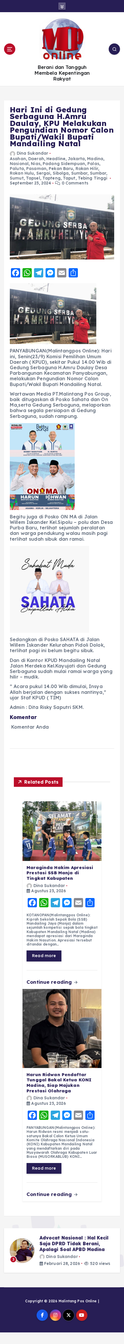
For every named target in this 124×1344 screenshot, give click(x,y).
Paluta (17, 168)
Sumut (17, 178)
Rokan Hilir (87, 168)
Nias (35, 163)
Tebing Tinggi (93, 178)
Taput (69, 178)
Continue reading (50, 982)
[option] (62, 1250)
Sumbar (79, 173)
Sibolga (61, 173)
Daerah (36, 158)
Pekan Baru (61, 168)
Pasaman (36, 168)
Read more (44, 955)
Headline (55, 158)
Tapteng (51, 178)
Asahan (18, 158)
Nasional (19, 163)
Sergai (43, 173)
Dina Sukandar (32, 153)
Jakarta (76, 158)
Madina (95, 158)
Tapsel (33, 178)
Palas (93, 163)
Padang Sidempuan (64, 163)
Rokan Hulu (22, 173)
